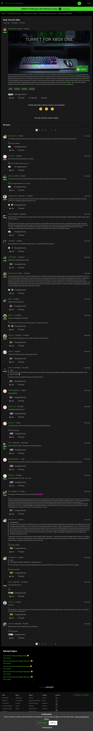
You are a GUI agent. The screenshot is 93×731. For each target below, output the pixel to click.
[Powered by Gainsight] (46, 687)
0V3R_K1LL (11, 335)
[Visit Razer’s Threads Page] (56, 704)
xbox (10, 89)
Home (3, 13)
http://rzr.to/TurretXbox (75, 75)
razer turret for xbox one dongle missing (15, 655)
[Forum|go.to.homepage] (14, 3)
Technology (18, 697)
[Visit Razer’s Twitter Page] (56, 707)
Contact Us (44, 708)
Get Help (31, 697)
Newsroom (44, 703)
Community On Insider (30, 13)
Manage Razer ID (33, 708)
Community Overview (14, 13)
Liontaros (11, 602)
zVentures (44, 706)
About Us (44, 697)
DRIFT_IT (10, 315)
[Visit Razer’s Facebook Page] (56, 698)
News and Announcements (47, 13)
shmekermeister (12, 196)
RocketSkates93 (12, 273)
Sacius (10, 582)
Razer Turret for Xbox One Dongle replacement (17, 671)
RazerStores (5, 697)
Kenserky (10, 176)
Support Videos (32, 711)
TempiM (10, 351)
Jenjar (10, 214)
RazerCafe (4, 700)
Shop (3, 695)
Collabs (17, 708)
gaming (31, 89)
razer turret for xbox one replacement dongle (16, 666)
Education (4, 711)
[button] (2, 4)
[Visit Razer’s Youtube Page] (56, 710)
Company (44, 695)
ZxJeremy (11, 623)
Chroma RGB (19, 700)
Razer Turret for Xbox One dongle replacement (17, 661)
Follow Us (57, 695)
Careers (44, 700)
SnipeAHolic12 (12, 136)
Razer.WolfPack (12, 29)
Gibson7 (10, 367)
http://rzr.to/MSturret (67, 84)
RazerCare (31, 706)
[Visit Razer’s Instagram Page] (56, 701)
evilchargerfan (12, 257)
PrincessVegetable (13, 390)
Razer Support (7, 658)
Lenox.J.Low (12, 406)
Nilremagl (11, 475)
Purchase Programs (7, 706)
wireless (24, 89)
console (17, 89)
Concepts (18, 703)
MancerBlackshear (13, 459)
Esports (17, 706)
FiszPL (10, 443)
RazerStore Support (33, 703)
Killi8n (10, 299)
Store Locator (5, 703)
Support (31, 695)
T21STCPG (11, 156)
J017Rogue (11, 241)
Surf (9, 491)
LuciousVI (11, 423)
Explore (17, 695)
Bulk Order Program (7, 708)
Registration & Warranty (35, 700)
